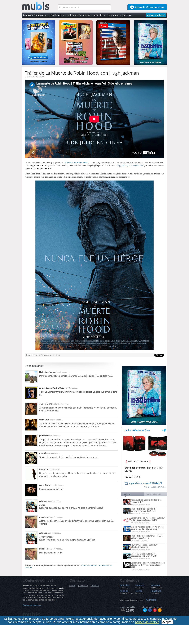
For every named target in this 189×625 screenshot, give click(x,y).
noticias (126, 592)
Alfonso (43, 501)
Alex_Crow (44, 485)
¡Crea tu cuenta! (88, 565)
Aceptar (167, 622)
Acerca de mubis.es (32, 605)
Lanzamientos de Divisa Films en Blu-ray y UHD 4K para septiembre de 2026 (148, 519)
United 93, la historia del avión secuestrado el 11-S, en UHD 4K (144, 555)
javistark (43, 435)
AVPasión (138, 600)
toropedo (44, 469)
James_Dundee (47, 404)
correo (72, 585)
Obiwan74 (44, 420)
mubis (35, 6)
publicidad (83, 585)
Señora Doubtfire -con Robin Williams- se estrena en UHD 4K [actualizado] (147, 528)
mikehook (44, 517)
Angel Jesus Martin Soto (51, 388)
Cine (58, 355)
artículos (157, 586)
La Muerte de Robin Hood (76, 162)
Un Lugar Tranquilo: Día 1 (133, 165)
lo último (127, 494)
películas (124, 586)
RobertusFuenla (47, 372)
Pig (119, 165)
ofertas (139, 592)
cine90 (42, 453)
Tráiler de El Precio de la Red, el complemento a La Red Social (144, 510)
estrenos (139, 586)
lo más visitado (153, 494)
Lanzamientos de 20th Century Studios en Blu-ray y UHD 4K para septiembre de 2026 (148, 565)
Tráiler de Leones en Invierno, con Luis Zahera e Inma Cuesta (146, 537)
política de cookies (147, 622)
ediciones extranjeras (79, 15)
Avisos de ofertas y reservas (149, 7)
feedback (95, 585)
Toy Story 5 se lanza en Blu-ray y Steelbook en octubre (144, 546)
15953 (130, 610)
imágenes (156, 592)
